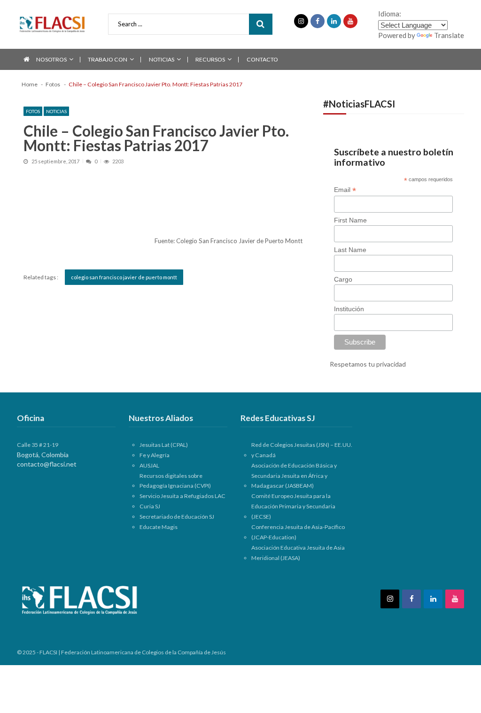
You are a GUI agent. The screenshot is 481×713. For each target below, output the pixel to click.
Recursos (210, 59)
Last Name (350, 249)
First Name (350, 220)
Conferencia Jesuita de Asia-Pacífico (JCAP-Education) (298, 532)
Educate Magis (159, 526)
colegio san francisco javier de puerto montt (124, 277)
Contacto (262, 59)
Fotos (33, 111)
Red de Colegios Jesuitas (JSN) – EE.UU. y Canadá (301, 450)
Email (345, 189)
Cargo (343, 279)
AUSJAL (149, 465)
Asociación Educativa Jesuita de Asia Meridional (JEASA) (298, 552)
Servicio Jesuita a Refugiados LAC (182, 495)
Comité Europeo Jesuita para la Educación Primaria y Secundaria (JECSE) (293, 506)
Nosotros (51, 59)
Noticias (161, 59)
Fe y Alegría (155, 455)
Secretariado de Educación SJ (177, 516)
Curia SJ (150, 506)
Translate (449, 35)
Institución (349, 309)
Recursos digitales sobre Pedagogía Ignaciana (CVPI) (175, 481)
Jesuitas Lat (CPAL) (164, 444)
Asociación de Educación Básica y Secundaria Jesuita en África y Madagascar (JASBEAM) (294, 476)
